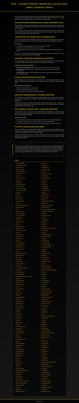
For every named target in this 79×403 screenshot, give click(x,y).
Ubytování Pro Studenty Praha (48, 332)
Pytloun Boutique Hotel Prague (22, 205)
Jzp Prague (44, 353)
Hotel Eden (18, 240)
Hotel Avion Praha (19, 198)
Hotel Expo (18, 232)
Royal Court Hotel (45, 364)
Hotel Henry (18, 387)
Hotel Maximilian (45, 188)
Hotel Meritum (18, 314)
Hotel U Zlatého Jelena (46, 247)
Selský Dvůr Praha (45, 303)
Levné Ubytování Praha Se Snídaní (49, 362)
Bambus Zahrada (19, 372)
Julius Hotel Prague (20, 368)
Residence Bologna (45, 372)
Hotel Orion (44, 232)
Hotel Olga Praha (45, 305)
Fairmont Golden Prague (21, 165)
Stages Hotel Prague (20, 169)
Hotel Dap (18, 320)
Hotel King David (45, 219)
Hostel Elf (18, 311)
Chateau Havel (19, 180)
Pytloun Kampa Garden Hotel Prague (49, 270)
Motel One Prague (45, 334)
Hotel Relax (18, 341)
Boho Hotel (44, 192)
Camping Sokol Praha (20, 211)
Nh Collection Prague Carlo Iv (48, 244)
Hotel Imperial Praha (20, 201)
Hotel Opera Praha (19, 332)
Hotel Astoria (18, 291)
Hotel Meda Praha (45, 257)
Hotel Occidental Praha (20, 263)
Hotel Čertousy (45, 165)
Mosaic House (19, 257)
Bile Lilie (43, 314)
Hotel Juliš (18, 358)
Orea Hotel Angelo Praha (21, 171)
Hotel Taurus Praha (20, 307)
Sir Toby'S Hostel (45, 259)
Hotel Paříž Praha (19, 236)
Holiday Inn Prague (19, 301)
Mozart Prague (19, 316)
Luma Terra (18, 324)
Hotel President (19, 322)
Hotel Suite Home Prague (47, 291)
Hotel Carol (18, 295)
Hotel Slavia (44, 224)
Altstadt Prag (44, 378)
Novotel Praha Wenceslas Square (48, 209)
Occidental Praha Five (20, 215)
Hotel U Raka (18, 362)
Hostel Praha (44, 385)
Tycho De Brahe (45, 341)
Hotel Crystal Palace (46, 253)
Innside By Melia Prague (46, 234)
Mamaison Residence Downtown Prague (24, 276)
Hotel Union (44, 171)
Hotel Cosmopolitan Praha (47, 366)
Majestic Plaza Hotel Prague (47, 205)
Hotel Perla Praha (19, 305)
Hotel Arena (44, 326)
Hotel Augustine (19, 217)
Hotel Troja (44, 217)
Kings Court (44, 221)
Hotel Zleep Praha (19, 228)
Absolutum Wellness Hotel (21, 253)
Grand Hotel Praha (45, 240)
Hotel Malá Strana (45, 347)
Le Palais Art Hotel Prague (47, 211)
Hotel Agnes (44, 255)
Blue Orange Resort (46, 190)
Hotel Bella (44, 182)
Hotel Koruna (44, 249)
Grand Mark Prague (20, 207)
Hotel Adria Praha (19, 247)
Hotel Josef (44, 213)
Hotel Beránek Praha (20, 255)
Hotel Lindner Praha (20, 349)
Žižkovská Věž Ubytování (47, 301)
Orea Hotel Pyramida (20, 163)
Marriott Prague (19, 293)
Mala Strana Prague (46, 391)
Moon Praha (44, 284)
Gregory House (45, 203)
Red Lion (43, 276)
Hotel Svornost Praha (20, 343)
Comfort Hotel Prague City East (48, 316)
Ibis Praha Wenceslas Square (22, 370)
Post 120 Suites (45, 186)
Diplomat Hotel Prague (20, 213)
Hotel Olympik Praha (20, 242)
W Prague (18, 194)
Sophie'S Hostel (45, 175)
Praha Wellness (45, 358)
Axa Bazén (18, 347)
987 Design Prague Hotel (47, 268)
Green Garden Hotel (20, 280)
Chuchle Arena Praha (46, 330)
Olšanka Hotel (19, 182)
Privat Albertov (19, 270)
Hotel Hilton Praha (19, 234)
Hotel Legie (18, 309)
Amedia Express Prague (46, 173)
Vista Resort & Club (46, 288)
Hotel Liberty (44, 251)
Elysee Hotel (44, 324)
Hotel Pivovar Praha (20, 284)
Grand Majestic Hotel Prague (47, 201)
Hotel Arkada (44, 307)
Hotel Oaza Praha (19, 226)
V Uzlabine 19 (18, 265)
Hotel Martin (44, 355)
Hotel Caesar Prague (46, 236)
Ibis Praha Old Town (46, 207)
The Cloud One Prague (20, 178)
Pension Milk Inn (45, 370)
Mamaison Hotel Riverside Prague (48, 228)
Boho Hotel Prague (19, 330)
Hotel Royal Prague (45, 242)
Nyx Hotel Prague (19, 303)
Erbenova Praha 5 (45, 337)
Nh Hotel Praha (19, 328)
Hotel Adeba (44, 278)
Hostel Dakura (19, 278)
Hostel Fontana (45, 299)
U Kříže (43, 339)
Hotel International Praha (21, 188)
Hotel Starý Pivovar (20, 351)
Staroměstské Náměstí (46, 381)
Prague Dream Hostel (20, 391)
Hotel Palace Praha (20, 288)
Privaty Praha (44, 389)
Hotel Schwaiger (19, 378)
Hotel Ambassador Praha (21, 339)
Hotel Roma (44, 322)
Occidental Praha (45, 167)
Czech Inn (18, 224)
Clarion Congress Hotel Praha (22, 268)
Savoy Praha (18, 203)
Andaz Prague (18, 196)
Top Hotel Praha (19, 219)
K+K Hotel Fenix (45, 376)
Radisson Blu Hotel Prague (21, 383)
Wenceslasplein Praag (46, 383)
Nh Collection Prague (46, 261)
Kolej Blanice (44, 274)
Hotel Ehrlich (18, 337)
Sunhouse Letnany (45, 280)
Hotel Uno (18, 334)
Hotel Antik (44, 345)
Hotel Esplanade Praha (20, 326)
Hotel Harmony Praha (46, 215)
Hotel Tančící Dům (19, 238)
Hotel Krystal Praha (20, 249)
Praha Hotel (44, 286)
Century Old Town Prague (47, 297)
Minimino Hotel (45, 198)
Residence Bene (45, 328)
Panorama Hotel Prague (20, 184)
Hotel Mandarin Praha (20, 297)
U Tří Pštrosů (44, 184)
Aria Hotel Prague (19, 345)
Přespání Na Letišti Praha (47, 387)
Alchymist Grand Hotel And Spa (22, 381)
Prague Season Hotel (46, 265)
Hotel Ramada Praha (46, 178)
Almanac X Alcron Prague (21, 230)
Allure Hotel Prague (45, 169)
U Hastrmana (44, 163)
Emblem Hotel (18, 389)
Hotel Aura (18, 251)
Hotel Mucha (18, 364)
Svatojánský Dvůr (19, 186)
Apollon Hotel (18, 374)
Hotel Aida (18, 366)
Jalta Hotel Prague (19, 272)
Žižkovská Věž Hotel (20, 385)
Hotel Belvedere (19, 259)
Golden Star (44, 238)
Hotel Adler (44, 309)
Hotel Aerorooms (45, 351)
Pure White (44, 349)
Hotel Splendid (44, 295)
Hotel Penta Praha (19, 353)
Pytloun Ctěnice (45, 318)
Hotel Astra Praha (45, 194)
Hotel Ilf (17, 209)
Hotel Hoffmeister (19, 282)
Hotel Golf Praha (19, 261)
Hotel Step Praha (19, 173)
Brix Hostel (44, 272)
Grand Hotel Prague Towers (21, 190)
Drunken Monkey (45, 230)
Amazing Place (19, 318)
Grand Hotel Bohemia (20, 274)
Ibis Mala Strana (19, 376)
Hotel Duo (18, 175)
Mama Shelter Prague (20, 244)
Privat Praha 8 (44, 360)
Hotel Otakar (18, 192)
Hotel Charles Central (46, 374)
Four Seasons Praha (20, 221)
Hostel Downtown (45, 282)
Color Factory (44, 180)
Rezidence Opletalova (46, 293)
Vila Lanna (18, 286)
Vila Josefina (44, 226)
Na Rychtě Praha (45, 311)
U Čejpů (43, 263)
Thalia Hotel (44, 368)
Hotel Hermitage (45, 343)
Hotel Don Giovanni (20, 167)
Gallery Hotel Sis (45, 196)
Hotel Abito (18, 360)
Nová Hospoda (19, 355)
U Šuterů (43, 320)
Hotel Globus (18, 299)
